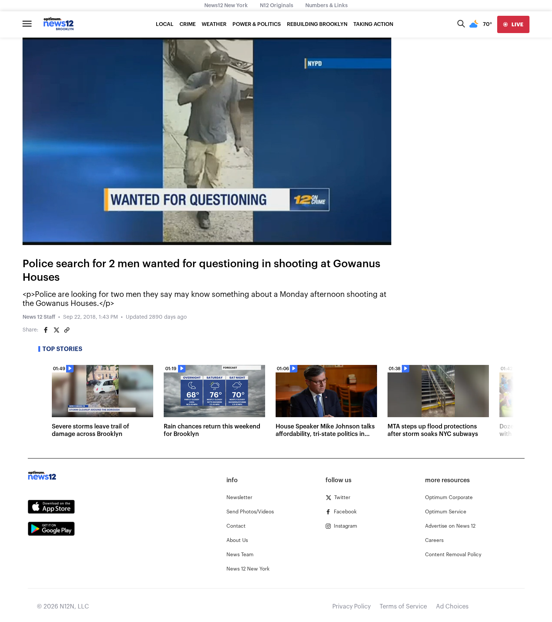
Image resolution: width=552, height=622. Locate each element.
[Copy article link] (67, 330)
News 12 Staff (39, 317)
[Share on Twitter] (56, 330)
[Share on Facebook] (46, 330)
